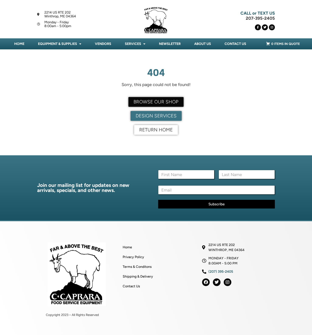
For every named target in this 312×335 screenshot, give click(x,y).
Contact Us (235, 44)
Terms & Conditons (137, 267)
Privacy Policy (133, 257)
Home (19, 44)
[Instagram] (272, 27)
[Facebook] (206, 282)
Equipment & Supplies (57, 44)
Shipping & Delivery (138, 276)
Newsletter (170, 44)
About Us (202, 44)
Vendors (103, 44)
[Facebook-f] (258, 27)
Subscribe (216, 204)
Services (133, 44)
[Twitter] (265, 27)
